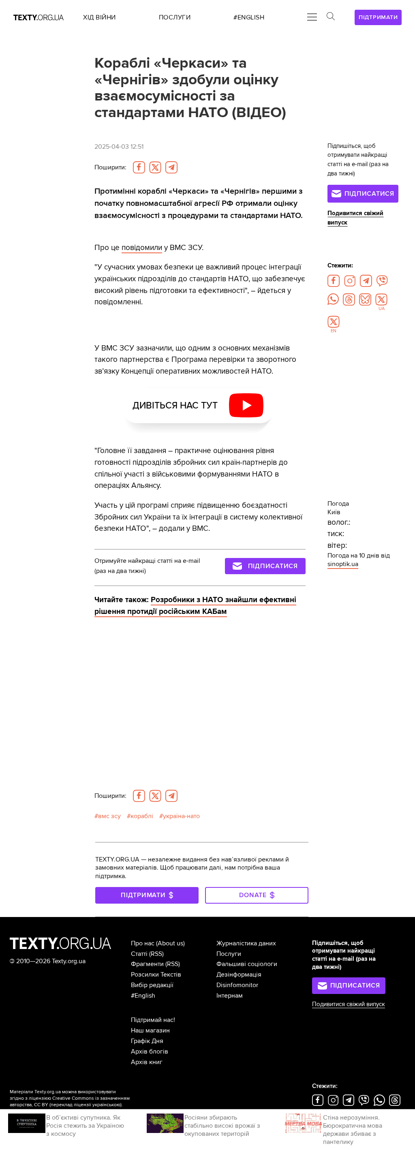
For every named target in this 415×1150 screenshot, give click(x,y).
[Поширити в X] (155, 167)
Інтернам (229, 996)
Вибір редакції (152, 985)
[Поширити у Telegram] (171, 167)
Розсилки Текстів (156, 974)
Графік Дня (147, 1041)
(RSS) (156, 954)
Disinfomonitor (237, 985)
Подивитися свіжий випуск (348, 1004)
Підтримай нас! (153, 1020)
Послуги (228, 954)
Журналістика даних (246, 943)
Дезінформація (238, 974)
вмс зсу (109, 816)
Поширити (110, 167)
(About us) (170, 943)
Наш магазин (150, 1030)
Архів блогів (149, 1051)
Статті (139, 954)
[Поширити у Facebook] (139, 167)
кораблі (141, 816)
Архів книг (147, 1062)
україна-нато (181, 816)
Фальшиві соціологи (246, 964)
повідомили (142, 247)
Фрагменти (147, 964)
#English (143, 996)
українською (106, 1105)
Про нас (142, 943)
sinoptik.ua (342, 564)
